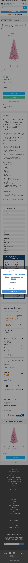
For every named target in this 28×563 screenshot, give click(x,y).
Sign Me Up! (14, 291)
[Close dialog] (26, 270)
